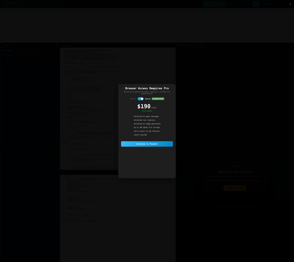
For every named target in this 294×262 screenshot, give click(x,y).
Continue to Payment (147, 144)
